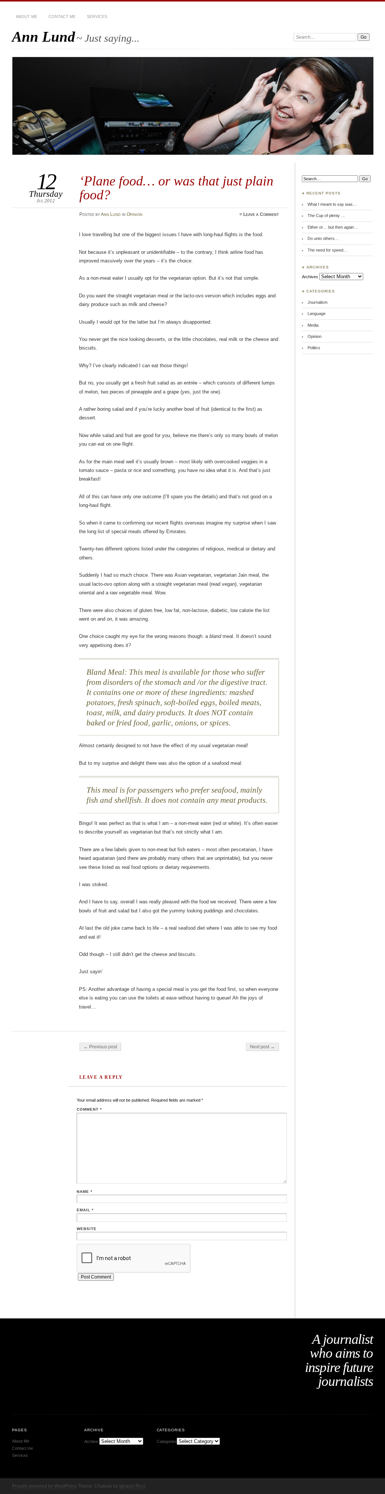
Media (313, 325)
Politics (314, 347)
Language (317, 313)
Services (97, 16)
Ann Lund (43, 37)
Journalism (317, 302)
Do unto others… (323, 238)
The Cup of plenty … (326, 215)
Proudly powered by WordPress (44, 1486)
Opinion (134, 214)
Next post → (262, 1046)
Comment (89, 1109)
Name (84, 1191)
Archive (91, 1441)
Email (85, 1210)
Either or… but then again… (333, 227)
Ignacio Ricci (132, 1486)
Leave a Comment (261, 214)
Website (87, 1229)
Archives (310, 276)
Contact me (62, 16)
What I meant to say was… (332, 204)
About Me (26, 16)
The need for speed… (327, 250)
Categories (167, 1441)
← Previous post (100, 1046)
